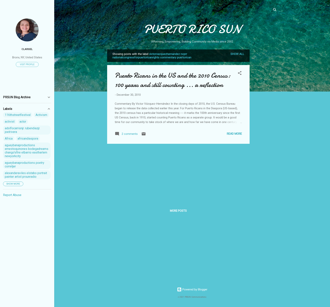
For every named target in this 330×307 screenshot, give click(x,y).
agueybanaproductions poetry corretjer (24, 164)
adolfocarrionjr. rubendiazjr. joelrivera (22, 130)
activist (10, 121)
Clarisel (27, 49)
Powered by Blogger (194, 289)
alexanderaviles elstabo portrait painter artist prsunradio (26, 174)
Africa (9, 138)
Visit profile (27, 64)
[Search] (275, 10)
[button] (239, 74)
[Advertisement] (265, 106)
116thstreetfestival (18, 115)
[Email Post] (143, 135)
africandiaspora (28, 138)
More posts (178, 210)
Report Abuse (12, 195)
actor (22, 121)
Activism (41, 115)
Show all (237, 54)
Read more (234, 133)
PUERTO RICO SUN (192, 29)
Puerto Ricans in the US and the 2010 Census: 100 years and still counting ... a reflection (173, 80)
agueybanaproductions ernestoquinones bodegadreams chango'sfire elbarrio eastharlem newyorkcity (26, 150)
